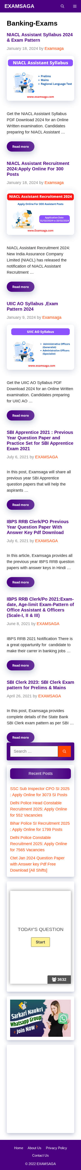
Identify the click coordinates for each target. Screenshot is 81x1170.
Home (18, 1148)
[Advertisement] (40, 1089)
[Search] (64, 751)
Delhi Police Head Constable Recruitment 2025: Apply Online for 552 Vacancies (38, 809)
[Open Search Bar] (62, 6)
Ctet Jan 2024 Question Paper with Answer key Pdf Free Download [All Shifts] (37, 864)
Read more (20, 146)
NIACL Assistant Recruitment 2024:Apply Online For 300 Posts (38, 169)
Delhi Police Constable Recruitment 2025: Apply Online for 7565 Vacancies (38, 843)
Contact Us (40, 1155)
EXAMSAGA (19, 6)
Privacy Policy (56, 1148)
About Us (34, 1148)
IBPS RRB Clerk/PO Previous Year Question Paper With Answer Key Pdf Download (38, 527)
